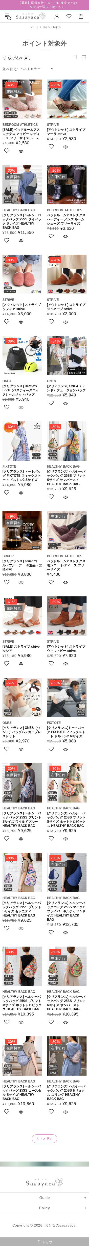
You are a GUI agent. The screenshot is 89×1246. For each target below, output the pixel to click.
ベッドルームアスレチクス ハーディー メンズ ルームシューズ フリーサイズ (66, 219)
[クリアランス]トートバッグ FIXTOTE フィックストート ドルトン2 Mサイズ (66, 732)
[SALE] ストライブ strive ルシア (21, 649)
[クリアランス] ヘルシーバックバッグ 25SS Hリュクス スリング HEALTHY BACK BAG (66, 1092)
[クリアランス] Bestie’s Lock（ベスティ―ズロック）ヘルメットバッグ (20, 390)
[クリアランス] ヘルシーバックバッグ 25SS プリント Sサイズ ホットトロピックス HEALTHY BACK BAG (66, 819)
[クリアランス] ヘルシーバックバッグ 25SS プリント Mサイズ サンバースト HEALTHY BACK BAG (66, 1003)
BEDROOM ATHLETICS (20, 125)
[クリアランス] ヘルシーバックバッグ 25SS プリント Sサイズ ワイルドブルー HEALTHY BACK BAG (21, 819)
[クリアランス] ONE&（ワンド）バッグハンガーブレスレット (21, 732)
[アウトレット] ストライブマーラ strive (66, 132)
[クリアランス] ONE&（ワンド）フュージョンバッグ (66, 388)
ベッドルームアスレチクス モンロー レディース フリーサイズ (66, 565)
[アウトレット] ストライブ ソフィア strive (21, 307)
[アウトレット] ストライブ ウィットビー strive (66, 649)
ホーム (35, 27)
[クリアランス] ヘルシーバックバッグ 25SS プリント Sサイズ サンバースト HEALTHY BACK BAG (66, 478)
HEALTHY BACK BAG (18, 210)
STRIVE (53, 125)
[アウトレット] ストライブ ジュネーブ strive (66, 307)
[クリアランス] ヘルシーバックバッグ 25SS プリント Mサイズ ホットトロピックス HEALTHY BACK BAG (22, 1003)
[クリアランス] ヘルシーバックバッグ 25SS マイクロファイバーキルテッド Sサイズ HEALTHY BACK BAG (66, 911)
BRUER (8, 556)
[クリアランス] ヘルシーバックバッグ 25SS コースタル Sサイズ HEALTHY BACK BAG (21, 1092)
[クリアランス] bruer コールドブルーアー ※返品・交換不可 (22, 565)
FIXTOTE (9, 466)
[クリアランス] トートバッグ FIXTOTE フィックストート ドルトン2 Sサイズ (21, 476)
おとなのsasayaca (30, 16)
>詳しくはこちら (52, 7)
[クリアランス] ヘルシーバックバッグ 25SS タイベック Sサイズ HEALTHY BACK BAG (21, 221)
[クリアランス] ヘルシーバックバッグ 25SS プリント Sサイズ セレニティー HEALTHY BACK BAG (21, 909)
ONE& (7, 381)
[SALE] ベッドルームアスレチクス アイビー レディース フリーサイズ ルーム (21, 134)
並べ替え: (10, 69)
